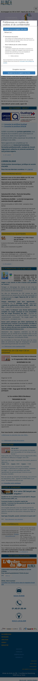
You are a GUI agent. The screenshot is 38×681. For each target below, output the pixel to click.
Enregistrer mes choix (19, 69)
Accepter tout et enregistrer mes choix (15, 29)
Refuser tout (8, 32)
